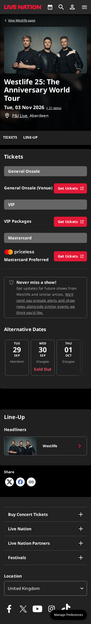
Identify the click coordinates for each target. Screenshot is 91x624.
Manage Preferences (68, 615)
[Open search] (61, 7)
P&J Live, (20, 115)
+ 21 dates (53, 108)
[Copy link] (31, 482)
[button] (72, 7)
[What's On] (50, 7)
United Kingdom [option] (24, 588)
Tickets (10, 137)
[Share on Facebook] (20, 485)
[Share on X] (9, 485)
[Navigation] (84, 7)
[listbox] (45, 588)
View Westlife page (21, 20)
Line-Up (30, 137)
